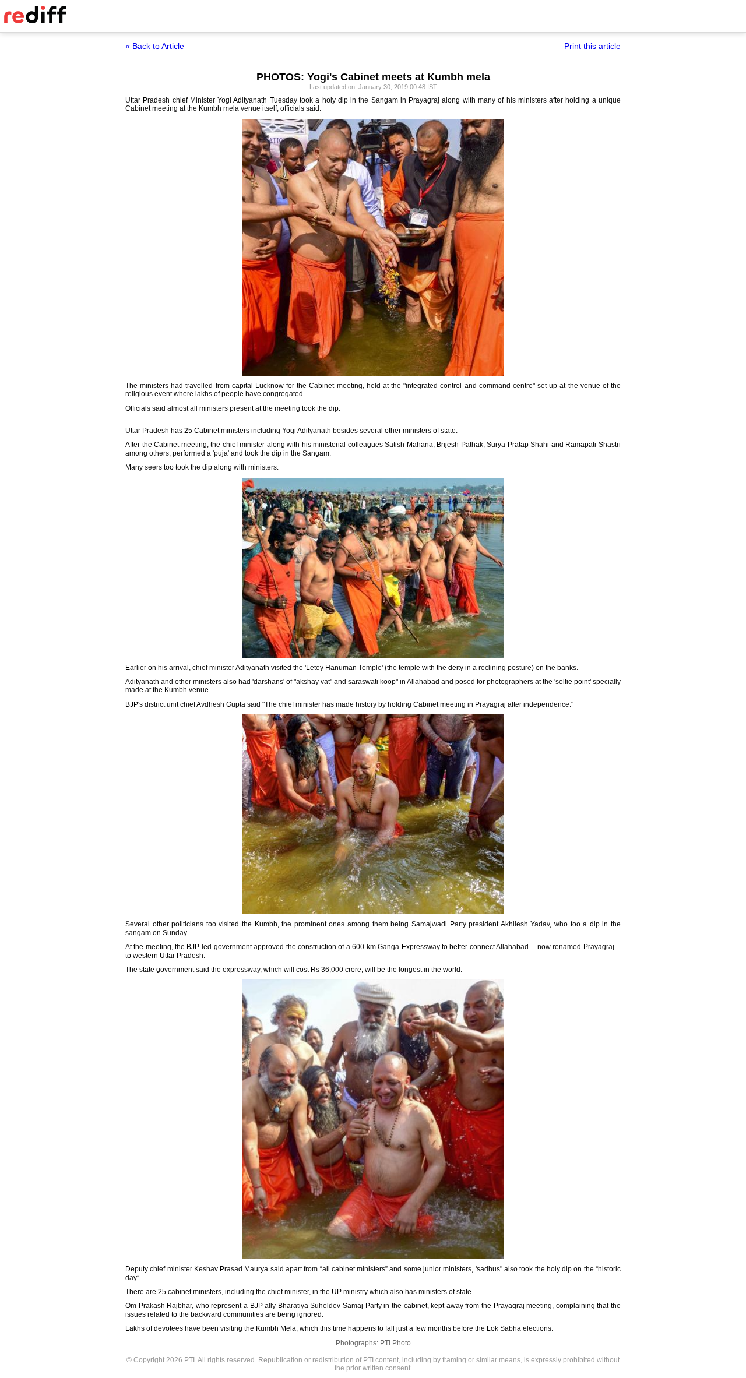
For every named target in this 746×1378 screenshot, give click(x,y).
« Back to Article (154, 46)
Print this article (592, 46)
